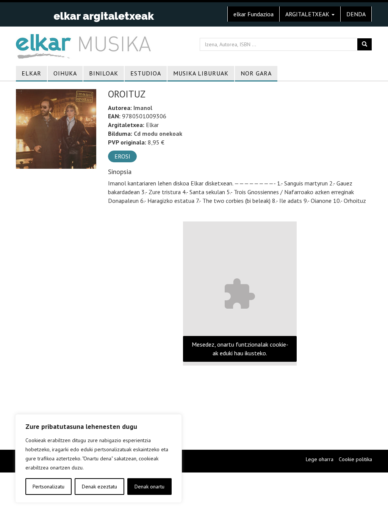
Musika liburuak (200, 73)
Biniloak (103, 73)
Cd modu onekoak (158, 133)
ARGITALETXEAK (308, 14)
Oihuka (65, 73)
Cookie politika (355, 459)
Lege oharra (319, 459)
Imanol (142, 107)
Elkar (31, 73)
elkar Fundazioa (253, 14)
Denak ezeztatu (99, 486)
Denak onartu (149, 486)
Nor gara (256, 73)
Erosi (122, 156)
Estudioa (145, 73)
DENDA (356, 14)
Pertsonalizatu (48, 486)
